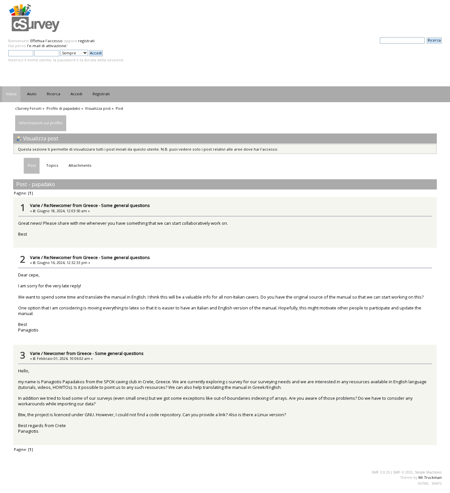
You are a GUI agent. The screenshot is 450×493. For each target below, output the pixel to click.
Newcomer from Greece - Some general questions (94, 353)
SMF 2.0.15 (381, 472)
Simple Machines (428, 472)
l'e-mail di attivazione (46, 45)
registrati (86, 40)
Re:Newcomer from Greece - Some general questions (97, 205)
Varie (35, 205)
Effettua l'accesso (46, 40)
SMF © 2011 (403, 472)
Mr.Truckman (430, 477)
